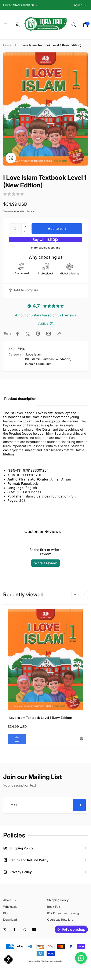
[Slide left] (6, 108)
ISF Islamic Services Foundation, (48, 359)
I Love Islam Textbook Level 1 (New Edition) (40, 718)
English (77, 5)
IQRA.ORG (40, 961)
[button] (5, 25)
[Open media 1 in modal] (45, 109)
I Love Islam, (33, 354)
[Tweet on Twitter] (28, 334)
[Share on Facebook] (17, 334)
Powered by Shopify (53, 961)
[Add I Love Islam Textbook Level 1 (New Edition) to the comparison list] (81, 739)
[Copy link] (59, 334)
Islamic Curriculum (38, 364)
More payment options (45, 247)
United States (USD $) (18, 5)
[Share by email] (48, 333)
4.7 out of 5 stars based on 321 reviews (45, 315)
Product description (20, 398)
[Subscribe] (79, 805)
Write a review (45, 563)
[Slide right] (84, 108)
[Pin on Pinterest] (38, 334)
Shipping (7, 211)
